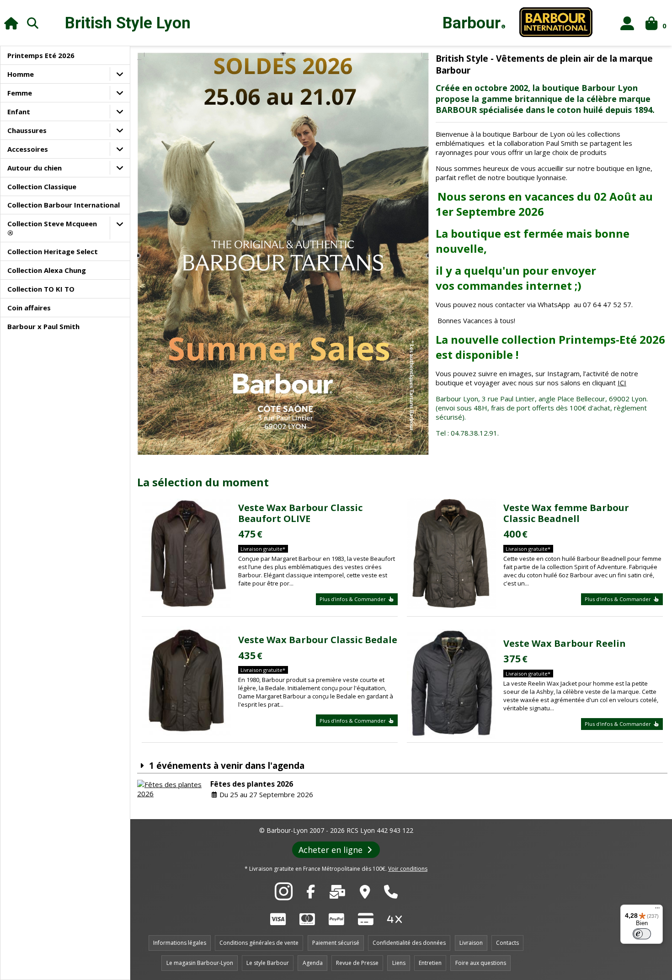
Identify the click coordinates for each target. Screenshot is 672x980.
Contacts (507, 943)
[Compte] (627, 23)
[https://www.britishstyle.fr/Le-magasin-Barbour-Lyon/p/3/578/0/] (365, 894)
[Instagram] (284, 896)
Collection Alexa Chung (46, 270)
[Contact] (337, 894)
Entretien (430, 963)
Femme (19, 92)
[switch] (642, 933)
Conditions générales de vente (259, 943)
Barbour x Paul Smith (43, 326)
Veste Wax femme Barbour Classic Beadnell (566, 513)
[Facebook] (310, 894)
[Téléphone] (391, 894)
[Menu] (657, 910)
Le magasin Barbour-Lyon (199, 963)
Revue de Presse (357, 963)
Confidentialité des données (409, 943)
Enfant (18, 111)
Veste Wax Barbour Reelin (564, 643)
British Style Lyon (128, 23)
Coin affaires (29, 307)
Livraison (471, 943)
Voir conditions (407, 869)
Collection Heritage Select (52, 251)
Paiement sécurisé (335, 943)
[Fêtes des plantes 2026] (171, 789)
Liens (398, 963)
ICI (622, 382)
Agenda (313, 963)
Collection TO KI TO (41, 288)
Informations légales (179, 943)
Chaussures (27, 130)
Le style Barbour (267, 963)
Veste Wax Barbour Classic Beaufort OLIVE (300, 513)
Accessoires (27, 149)
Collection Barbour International (63, 204)
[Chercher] (32, 23)
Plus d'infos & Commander (353, 599)
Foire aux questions (480, 963)
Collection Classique (41, 186)
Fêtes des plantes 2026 (251, 784)
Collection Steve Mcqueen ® (52, 228)
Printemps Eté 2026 (41, 55)
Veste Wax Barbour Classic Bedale (317, 640)
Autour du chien (34, 167)
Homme (20, 74)
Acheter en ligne (332, 849)
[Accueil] (11, 23)
